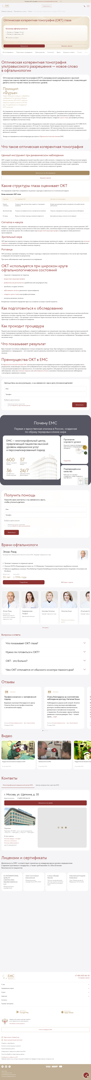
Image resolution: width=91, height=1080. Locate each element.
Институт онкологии (10, 840)
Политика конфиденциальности (8, 1076)
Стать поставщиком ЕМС (45, 1029)
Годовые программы (47, 6)
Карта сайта (4, 1071)
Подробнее (67, 460)
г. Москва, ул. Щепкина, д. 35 (21, 794)
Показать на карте (12, 37)
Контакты (9, 778)
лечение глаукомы (24, 371)
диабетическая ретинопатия (13, 283)
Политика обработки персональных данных (12, 1054)
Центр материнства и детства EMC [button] (47, 785)
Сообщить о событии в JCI (9, 1057)
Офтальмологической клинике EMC (14, 365)
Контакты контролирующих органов (11, 1046)
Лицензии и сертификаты (24, 857)
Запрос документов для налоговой (13, 1040)
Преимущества (40, 52)
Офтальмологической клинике (49, 136)
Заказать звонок (66, 46)
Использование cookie (6, 1073)
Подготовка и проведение (24, 52)
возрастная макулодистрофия (14, 279)
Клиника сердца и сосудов (12, 838)
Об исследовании (7, 52)
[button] (61, 1)
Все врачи (45, 627)
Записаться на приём (45, 803)
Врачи (59, 52)
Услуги (3, 992)
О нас (3, 984)
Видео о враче (68, 582)
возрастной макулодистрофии (48, 231)
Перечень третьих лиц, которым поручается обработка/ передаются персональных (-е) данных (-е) (27, 1059)
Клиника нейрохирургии (11, 843)
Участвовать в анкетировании (17, 1023)
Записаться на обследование (45, 173)
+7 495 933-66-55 (82, 976)
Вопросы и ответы (68, 52)
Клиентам (4, 996)
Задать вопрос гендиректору (11, 1037)
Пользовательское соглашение (8, 1074)
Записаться (24, 46)
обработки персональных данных (21, 405)
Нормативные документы (8, 1048)
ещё (55, 717)
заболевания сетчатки (11, 290)
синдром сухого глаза (11, 294)
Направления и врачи (7, 988)
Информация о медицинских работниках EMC (13, 1051)
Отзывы (79, 52)
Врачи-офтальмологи (19, 544)
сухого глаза (64, 118)
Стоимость (50, 52)
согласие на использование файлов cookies (47, 1)
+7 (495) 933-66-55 (23, 798)
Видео (87, 52)
